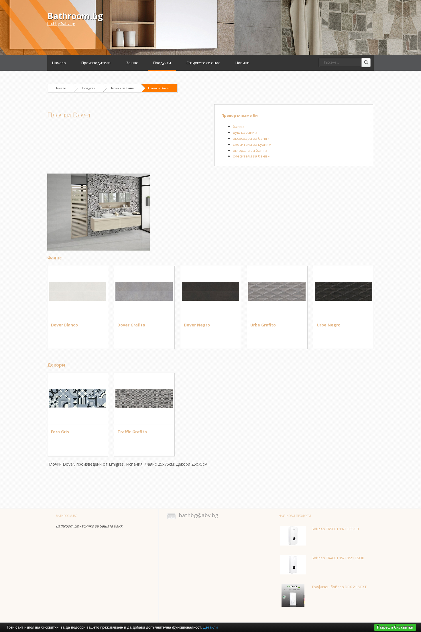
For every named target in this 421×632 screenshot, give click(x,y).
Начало (59, 62)
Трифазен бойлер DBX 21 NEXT (339, 586)
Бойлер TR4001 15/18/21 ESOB (338, 557)
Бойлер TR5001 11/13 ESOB (335, 528)
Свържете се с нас (203, 62)
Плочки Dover (159, 88)
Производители (96, 62)
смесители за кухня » (252, 144)
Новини (242, 62)
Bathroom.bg (75, 16)
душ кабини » (245, 132)
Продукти (162, 62)
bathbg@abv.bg (61, 23)
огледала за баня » (250, 150)
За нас (132, 62)
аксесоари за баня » (251, 138)
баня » (238, 126)
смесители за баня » (251, 156)
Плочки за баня (122, 88)
